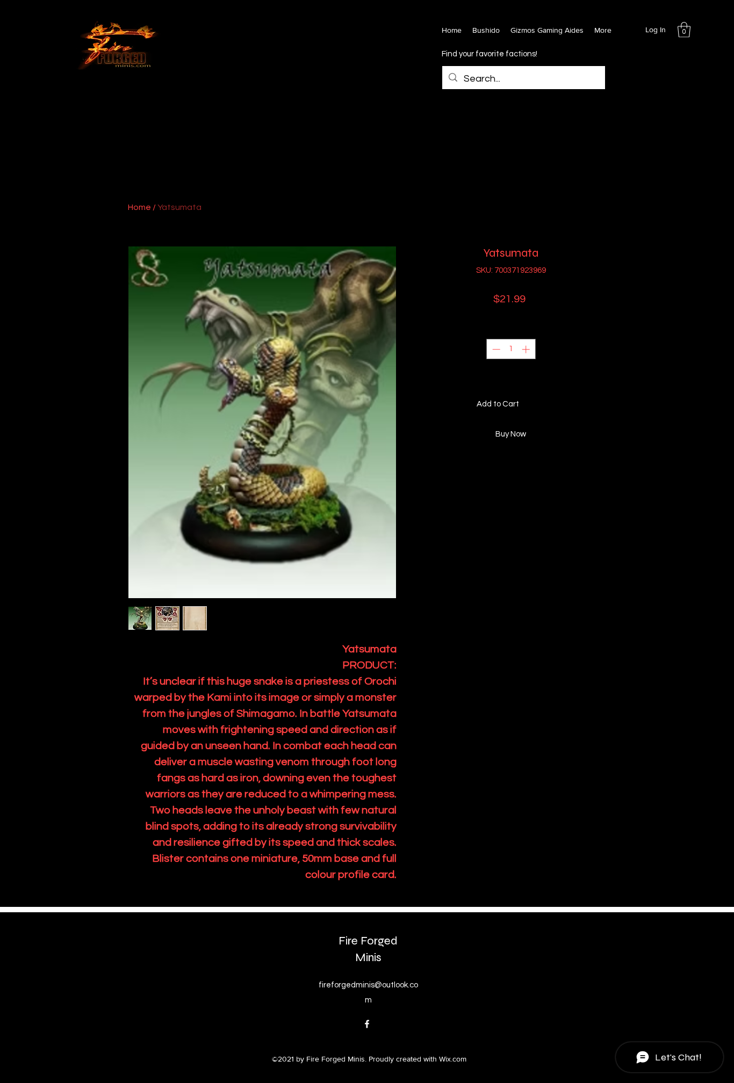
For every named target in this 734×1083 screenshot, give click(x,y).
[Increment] (527, 349)
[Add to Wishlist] (596, 405)
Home (139, 207)
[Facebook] (367, 1024)
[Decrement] (495, 349)
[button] (684, 30)
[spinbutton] (511, 349)
